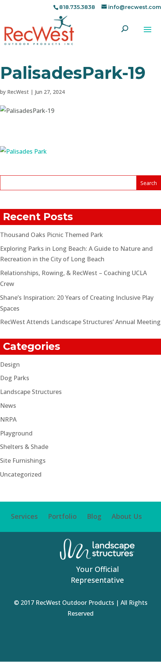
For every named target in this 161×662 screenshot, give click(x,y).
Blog (94, 516)
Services (24, 516)
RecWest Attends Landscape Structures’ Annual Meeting (80, 322)
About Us (127, 516)
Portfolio (62, 516)
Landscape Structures (31, 392)
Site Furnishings (23, 460)
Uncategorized (21, 474)
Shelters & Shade (24, 447)
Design (10, 364)
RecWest (18, 91)
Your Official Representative (97, 574)
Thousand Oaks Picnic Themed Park (51, 235)
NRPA (8, 419)
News (8, 405)
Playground (16, 433)
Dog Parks (14, 378)
